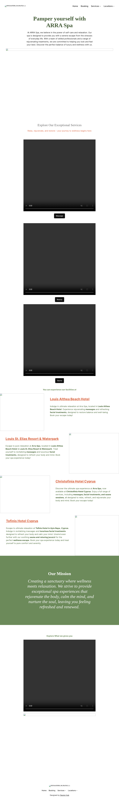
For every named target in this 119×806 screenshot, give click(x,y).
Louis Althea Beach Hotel (69, 399)
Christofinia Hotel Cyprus (76, 481)
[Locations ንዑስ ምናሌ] (113, 6)
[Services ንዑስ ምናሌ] (100, 6)
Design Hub (64, 795)
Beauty (59, 299)
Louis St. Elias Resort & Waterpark (32, 439)
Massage (59, 216)
